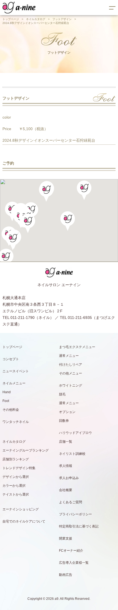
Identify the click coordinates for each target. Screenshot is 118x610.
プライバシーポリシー (75, 514)
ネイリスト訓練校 (72, 454)
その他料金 (10, 410)
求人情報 (65, 466)
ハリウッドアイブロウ (75, 433)
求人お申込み (69, 478)
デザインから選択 (15, 477)
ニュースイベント (15, 371)
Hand (6, 392)
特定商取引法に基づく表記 (79, 526)
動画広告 (65, 575)
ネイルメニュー (14, 383)
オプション (67, 412)
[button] (27, 223)
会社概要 (65, 490)
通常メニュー (69, 356)
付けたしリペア (70, 364)
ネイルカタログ (35, 19)
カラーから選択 (14, 486)
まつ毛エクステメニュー (77, 347)
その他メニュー (70, 373)
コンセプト (10, 359)
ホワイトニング (70, 385)
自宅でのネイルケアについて (23, 521)
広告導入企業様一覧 (74, 563)
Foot (5, 401)
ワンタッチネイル (15, 422)
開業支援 (65, 538)
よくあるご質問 (70, 502)
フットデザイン (62, 19)
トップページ (10, 19)
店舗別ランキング (15, 459)
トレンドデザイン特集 (18, 468)
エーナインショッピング (20, 509)
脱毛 (62, 394)
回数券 (64, 421)
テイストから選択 (15, 494)
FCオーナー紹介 (71, 550)
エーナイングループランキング (25, 450)
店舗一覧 (65, 442)
